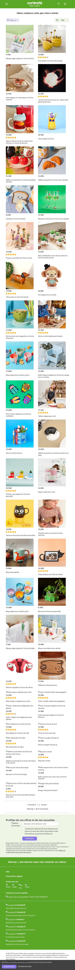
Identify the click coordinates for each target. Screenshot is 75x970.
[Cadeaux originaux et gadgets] (34, 3)
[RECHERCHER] (59, 4)
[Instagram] (14, 886)
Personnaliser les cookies (24, 966)
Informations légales (14, 876)
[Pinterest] (27, 886)
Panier (65, 4)
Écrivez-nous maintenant (38, 897)
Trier (62, 20)
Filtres (13, 20)
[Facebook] (8, 886)
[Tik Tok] (21, 886)
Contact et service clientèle (17, 893)
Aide (7, 872)
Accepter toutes (9, 966)
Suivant (44, 805)
